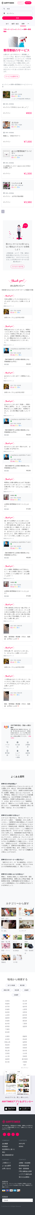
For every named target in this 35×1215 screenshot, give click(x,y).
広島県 (7, 1053)
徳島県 (7, 1059)
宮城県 (7, 1009)
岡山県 (7, 1050)
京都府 (16, 995)
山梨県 (25, 1009)
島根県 (7, 1048)
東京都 (22, 985)
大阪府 (26, 990)
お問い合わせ (6, 1168)
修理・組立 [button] (15, 24)
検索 (17, 18)
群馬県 (7, 1026)
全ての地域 (11, 985)
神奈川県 (6, 990)
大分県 (25, 1053)
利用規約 (5, 1146)
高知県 (25, 1039)
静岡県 (25, 1018)
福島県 (7, 1018)
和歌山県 (7, 1042)
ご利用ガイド (6, 1163)
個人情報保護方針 (8, 1155)
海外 (24, 1065)
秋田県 (7, 1012)
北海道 (7, 1001)
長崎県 (25, 1048)
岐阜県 (25, 1015)
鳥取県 (7, 1045)
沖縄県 (25, 1062)
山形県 (7, 1015)
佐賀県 (25, 1045)
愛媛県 (25, 1036)
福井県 (25, 1006)
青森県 (7, 1003)
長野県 (25, 1012)
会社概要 (5, 1143)
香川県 (7, 1062)
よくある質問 (6, 1165)
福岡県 (25, 1042)
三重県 (25, 1023)
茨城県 (7, 1021)
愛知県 (25, 1021)
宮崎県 (25, 1056)
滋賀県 (25, 1026)
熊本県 (25, 1050)
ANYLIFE (22, 1143)
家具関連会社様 (24, 1165)
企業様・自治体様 (24, 1163)
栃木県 (7, 1023)
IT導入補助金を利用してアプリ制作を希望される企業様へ (25, 1174)
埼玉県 (17, 990)
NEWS (21, 1146)
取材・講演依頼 (24, 1168)
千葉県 (7, 1029)
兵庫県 (7, 1036)
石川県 (25, 1003)
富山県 (25, 1001)
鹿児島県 (25, 1059)
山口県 (7, 1056)
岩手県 (7, 1006)
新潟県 (7, 1032)
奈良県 (7, 1039)
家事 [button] (23, 24)
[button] (7, 745)
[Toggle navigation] (32, 2)
